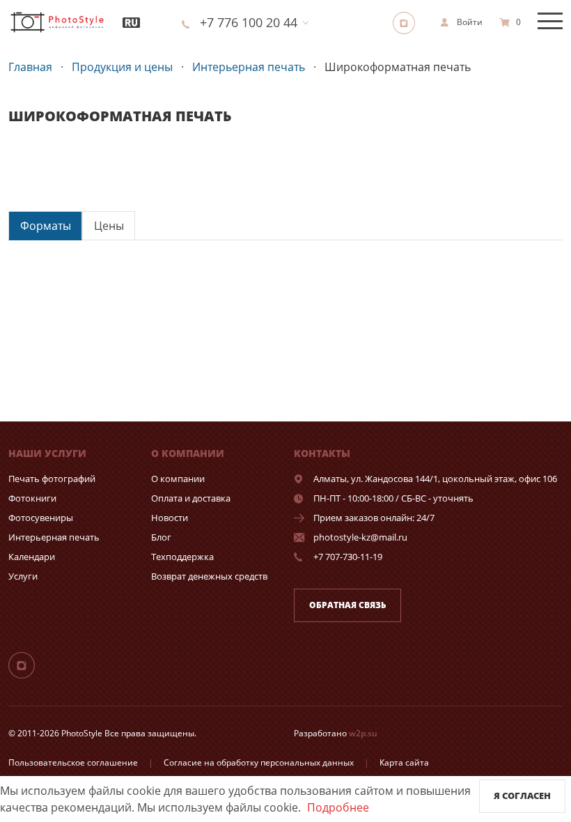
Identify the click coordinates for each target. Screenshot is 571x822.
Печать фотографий (51, 478)
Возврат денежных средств (209, 576)
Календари (31, 556)
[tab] (45, 225)
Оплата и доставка (190, 498)
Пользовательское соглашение (73, 762)
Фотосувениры (40, 517)
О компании (178, 478)
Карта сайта (404, 762)
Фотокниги (32, 498)
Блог (161, 537)
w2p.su (363, 733)
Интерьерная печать (54, 537)
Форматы (45, 225)
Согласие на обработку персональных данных (259, 762)
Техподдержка (182, 556)
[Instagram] (408, 22)
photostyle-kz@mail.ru (360, 537)
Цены (109, 225)
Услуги (23, 576)
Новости (169, 517)
